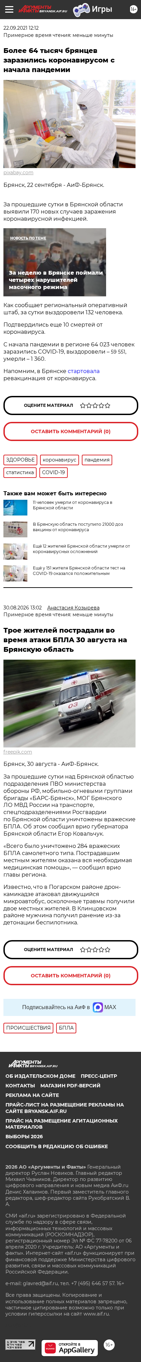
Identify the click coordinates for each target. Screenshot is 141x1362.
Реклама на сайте (32, 1095)
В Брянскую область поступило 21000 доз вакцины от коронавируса (78, 527)
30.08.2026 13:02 (22, 608)
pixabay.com (18, 172)
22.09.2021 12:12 (21, 28)
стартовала (84, 371)
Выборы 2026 (24, 1136)
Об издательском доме (40, 1076)
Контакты (20, 1086)
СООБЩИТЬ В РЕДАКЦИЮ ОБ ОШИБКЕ (56, 1146)
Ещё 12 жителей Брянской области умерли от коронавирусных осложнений (81, 549)
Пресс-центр (99, 1076)
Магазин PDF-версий (70, 1086)
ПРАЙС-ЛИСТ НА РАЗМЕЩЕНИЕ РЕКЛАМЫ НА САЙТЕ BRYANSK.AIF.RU (64, 1108)
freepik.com (17, 752)
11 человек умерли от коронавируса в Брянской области (72, 505)
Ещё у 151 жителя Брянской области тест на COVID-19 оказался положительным (79, 570)
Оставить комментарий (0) (71, 431)
